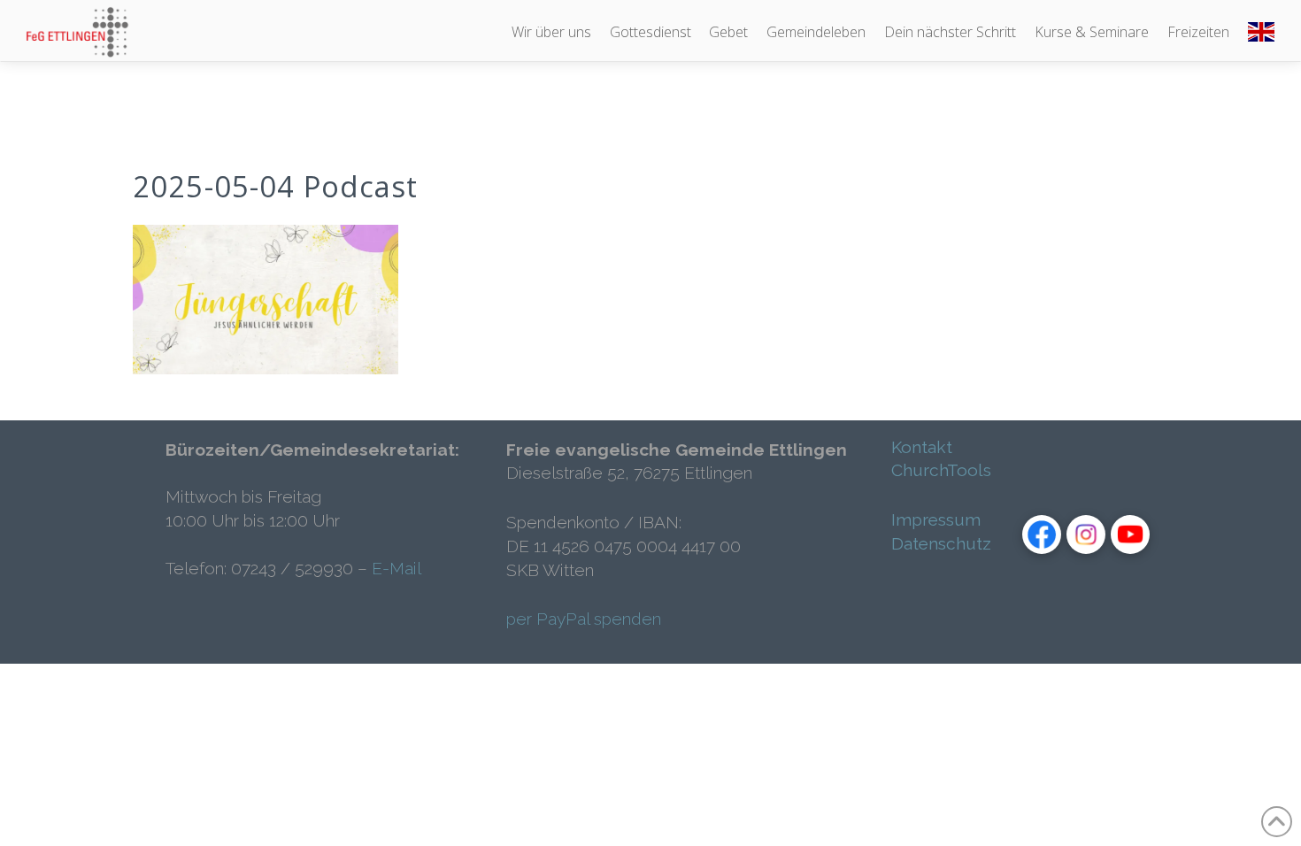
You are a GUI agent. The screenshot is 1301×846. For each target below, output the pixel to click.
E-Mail (396, 568)
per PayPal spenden (583, 618)
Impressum (936, 519)
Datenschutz (941, 543)
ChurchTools (941, 470)
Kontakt (921, 447)
